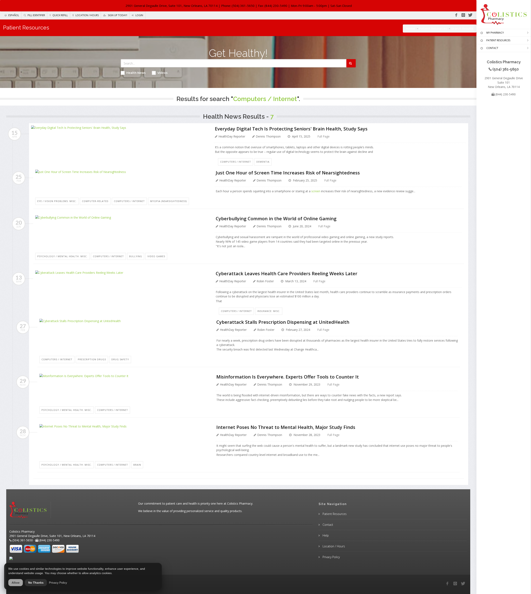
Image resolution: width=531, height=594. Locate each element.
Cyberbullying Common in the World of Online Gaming (276, 218)
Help (325, 535)
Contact (327, 525)
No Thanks (36, 582)
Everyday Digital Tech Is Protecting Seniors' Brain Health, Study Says (291, 128)
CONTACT (492, 48)
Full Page (323, 136)
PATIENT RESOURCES (498, 40)
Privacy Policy (331, 557)
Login (139, 15)
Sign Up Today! (117, 15)
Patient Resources (433, 28)
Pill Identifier (36, 15)
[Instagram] (463, 15)
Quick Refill (60, 15)
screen (315, 191)
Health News (136, 73)
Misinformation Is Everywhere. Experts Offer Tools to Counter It (287, 377)
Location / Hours (87, 15)
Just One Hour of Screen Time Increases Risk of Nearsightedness (288, 172)
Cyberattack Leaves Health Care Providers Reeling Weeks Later (286, 273)
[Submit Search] (351, 63)
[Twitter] (470, 15)
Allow (15, 582)
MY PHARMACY (495, 32)
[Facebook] (456, 15)
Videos (162, 73)
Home (410, 28)
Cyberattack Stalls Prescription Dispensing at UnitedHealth (282, 322)
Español (13, 15)
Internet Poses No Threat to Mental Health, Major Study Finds (285, 427)
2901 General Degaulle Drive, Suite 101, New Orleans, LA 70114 (171, 6)
